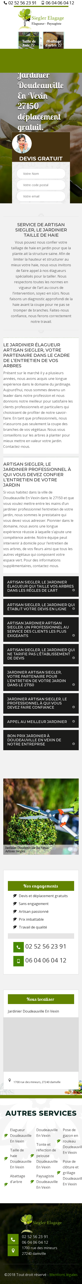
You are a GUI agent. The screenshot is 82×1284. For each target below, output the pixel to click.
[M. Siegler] (41, 19)
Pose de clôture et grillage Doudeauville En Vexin (70, 1172)
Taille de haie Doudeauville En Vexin (17, 1158)
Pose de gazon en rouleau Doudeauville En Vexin (70, 1141)
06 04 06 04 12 (59, 3)
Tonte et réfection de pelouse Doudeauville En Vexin (43, 1155)
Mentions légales (63, 1274)
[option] (28, 43)
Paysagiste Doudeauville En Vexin (43, 1182)
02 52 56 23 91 (22, 3)
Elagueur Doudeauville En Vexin (17, 1135)
